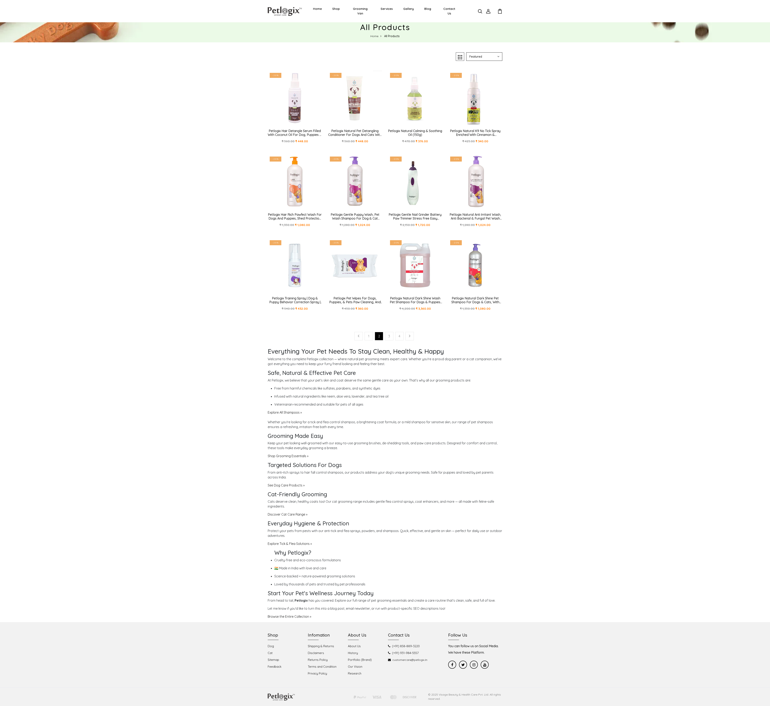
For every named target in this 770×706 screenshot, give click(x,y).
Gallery (408, 9)
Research (354, 673)
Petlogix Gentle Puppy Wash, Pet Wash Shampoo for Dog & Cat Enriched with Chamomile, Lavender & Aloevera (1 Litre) (354, 216)
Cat (270, 653)
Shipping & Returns (321, 646)
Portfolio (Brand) (360, 660)
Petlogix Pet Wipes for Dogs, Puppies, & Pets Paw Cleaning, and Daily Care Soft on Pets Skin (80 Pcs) (355, 300)
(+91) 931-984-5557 (405, 653)
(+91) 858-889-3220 (406, 646)
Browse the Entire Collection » (289, 616)
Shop (336, 9)
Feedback (275, 666)
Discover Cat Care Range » (287, 514)
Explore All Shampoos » (285, 412)
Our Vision (355, 666)
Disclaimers (316, 653)
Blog (427, 9)
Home (317, 9)
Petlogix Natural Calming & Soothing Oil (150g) (415, 133)
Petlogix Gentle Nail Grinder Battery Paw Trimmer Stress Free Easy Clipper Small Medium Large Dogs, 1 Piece (415, 216)
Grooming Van (360, 11)
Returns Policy (318, 660)
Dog (271, 646)
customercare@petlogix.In (409, 660)
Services (387, 9)
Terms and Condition (322, 666)
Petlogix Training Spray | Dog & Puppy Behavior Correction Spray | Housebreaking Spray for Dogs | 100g (294, 300)
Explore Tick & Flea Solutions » (290, 544)
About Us (354, 646)
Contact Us (449, 11)
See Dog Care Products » (286, 485)
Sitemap (273, 660)
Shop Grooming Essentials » (288, 456)
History (353, 653)
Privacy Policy (317, 673)
